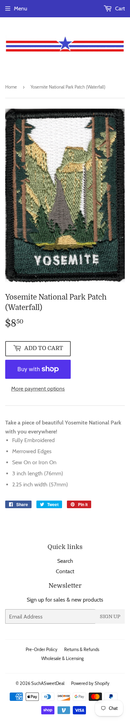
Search (65, 561)
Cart (119, 8)
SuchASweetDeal (47, 683)
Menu (20, 8)
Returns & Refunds (81, 649)
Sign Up (110, 616)
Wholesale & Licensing (62, 658)
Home (11, 87)
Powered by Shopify (90, 683)
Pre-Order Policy (42, 649)
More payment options (38, 388)
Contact (65, 571)
